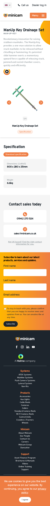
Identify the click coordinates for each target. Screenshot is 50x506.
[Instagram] (22, 347)
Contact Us (25, 438)
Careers (25, 441)
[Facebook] (16, 347)
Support (25, 469)
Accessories (25, 396)
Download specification (16, 154)
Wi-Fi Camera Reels (25, 414)
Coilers (25, 408)
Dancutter (25, 447)
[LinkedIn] (28, 347)
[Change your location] (7, 5)
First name (9, 266)
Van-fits (25, 386)
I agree (25, 499)
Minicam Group (25, 444)
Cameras (25, 405)
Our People (25, 435)
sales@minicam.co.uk (25, 233)
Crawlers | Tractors (25, 419)
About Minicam (25, 433)
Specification (25, 131)
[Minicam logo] (25, 339)
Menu (35, 15)
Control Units (25, 416)
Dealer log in (39, 5)
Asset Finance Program (25, 457)
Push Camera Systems (25, 380)
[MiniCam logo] (12, 15)
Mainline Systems (25, 377)
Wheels (25, 422)
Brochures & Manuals (25, 460)
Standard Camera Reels (25, 411)
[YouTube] (33, 347)
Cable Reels (25, 402)
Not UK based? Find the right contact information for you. (25, 243)
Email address (11, 294)
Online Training (25, 466)
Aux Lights (25, 399)
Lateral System (25, 383)
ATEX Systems (25, 374)
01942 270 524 (25, 218)
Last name (9, 280)
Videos (25, 463)
